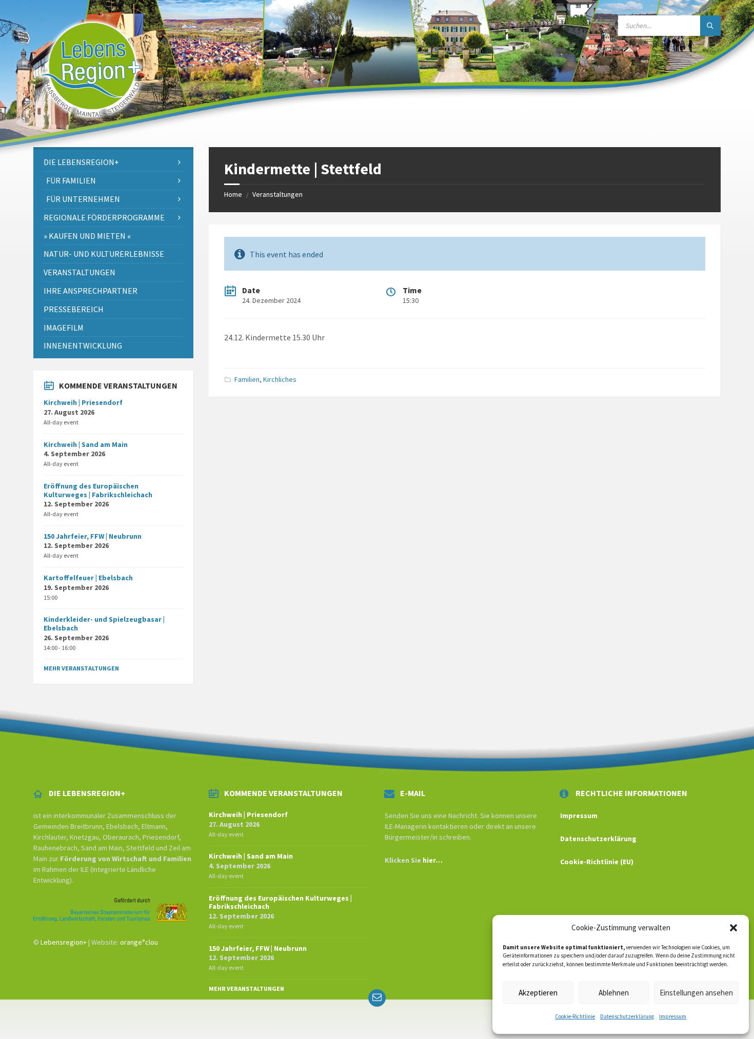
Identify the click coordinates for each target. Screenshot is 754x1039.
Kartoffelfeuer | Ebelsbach (88, 577)
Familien (247, 379)
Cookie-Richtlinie (575, 1016)
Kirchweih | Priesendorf (83, 402)
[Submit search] (710, 25)
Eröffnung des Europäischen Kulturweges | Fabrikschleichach (98, 490)
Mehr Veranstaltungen (81, 668)
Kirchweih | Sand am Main (86, 444)
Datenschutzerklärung (627, 1016)
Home (233, 194)
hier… (433, 860)
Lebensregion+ (64, 942)
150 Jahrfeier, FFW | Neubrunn (93, 536)
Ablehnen (614, 992)
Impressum (672, 1016)
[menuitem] (113, 162)
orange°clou (139, 942)
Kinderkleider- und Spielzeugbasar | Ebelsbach (104, 624)
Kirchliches (279, 379)
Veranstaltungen (277, 194)
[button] (733, 928)
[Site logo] (90, 127)
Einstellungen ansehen (696, 992)
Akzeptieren (538, 992)
